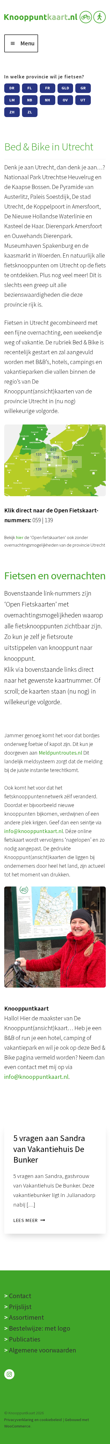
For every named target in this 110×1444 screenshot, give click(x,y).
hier (19, 537)
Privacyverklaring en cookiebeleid (33, 1419)
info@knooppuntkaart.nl (33, 831)
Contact (20, 1295)
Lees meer (29, 1220)
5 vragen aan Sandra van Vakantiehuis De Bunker (49, 1149)
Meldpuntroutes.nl (60, 752)
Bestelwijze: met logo (39, 1328)
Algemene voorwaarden (42, 1350)
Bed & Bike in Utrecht (48, 146)
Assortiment (26, 1317)
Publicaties (24, 1339)
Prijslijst (20, 1306)
